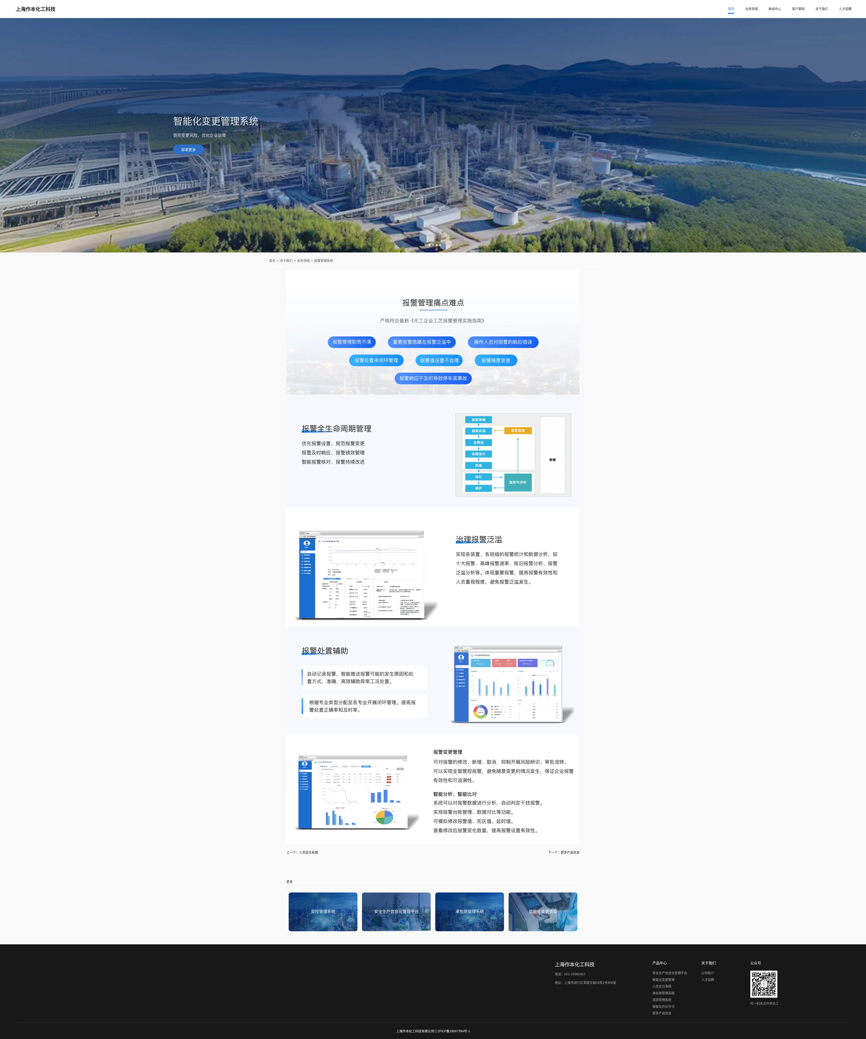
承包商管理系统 (663, 993)
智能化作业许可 (663, 1006)
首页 (731, 9)
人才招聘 (845, 9)
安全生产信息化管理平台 (669, 973)
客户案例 (798, 9)
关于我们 (821, 9)
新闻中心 (775, 9)
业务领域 (751, 9)
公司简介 (707, 973)
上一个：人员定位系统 (302, 852)
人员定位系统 (661, 986)
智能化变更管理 (663, 979)
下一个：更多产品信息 (564, 852)
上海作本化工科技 (35, 9)
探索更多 (188, 152)
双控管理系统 (661, 1000)
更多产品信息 (661, 1013)
